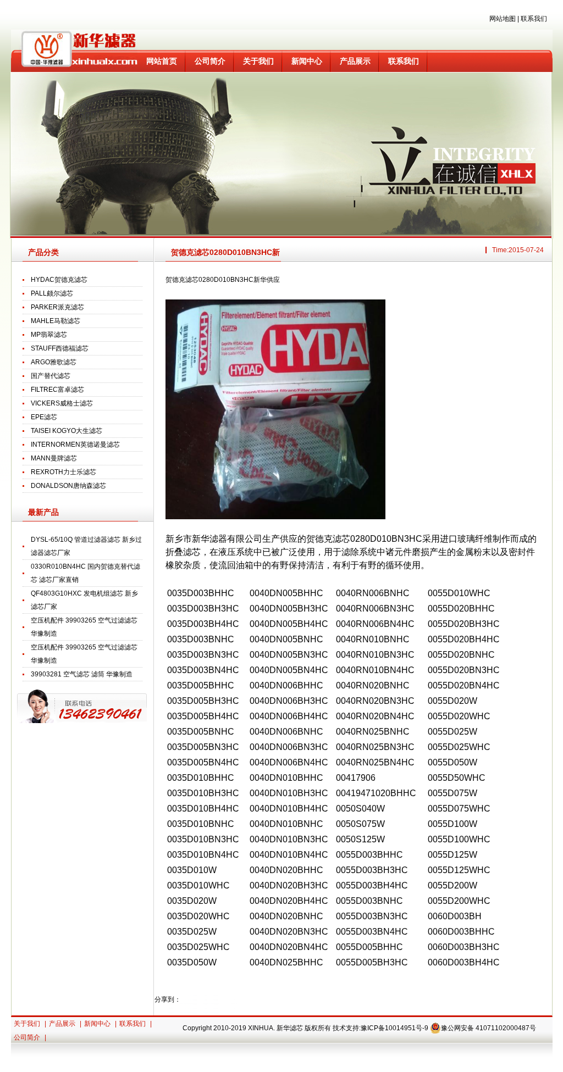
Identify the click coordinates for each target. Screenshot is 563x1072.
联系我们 (534, 19)
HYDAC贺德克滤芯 (59, 280)
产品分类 (43, 252)
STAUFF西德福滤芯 (60, 348)
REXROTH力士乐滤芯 (63, 472)
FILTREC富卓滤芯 (57, 389)
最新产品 (43, 512)
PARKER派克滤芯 (57, 307)
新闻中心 (306, 61)
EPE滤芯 (44, 417)
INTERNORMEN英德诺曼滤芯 (75, 444)
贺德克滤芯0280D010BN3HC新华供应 (225, 255)
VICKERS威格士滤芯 (62, 403)
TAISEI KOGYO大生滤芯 (66, 431)
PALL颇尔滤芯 (52, 293)
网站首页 (161, 61)
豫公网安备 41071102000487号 (488, 1028)
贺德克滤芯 (328, 538)
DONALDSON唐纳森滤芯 (68, 486)
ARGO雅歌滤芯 (53, 362)
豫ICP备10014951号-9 (394, 1028)
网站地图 (502, 19)
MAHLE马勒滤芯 (55, 321)
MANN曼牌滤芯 (54, 458)
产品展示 (355, 61)
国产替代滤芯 (50, 376)
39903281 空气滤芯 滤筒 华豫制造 (82, 674)
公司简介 (210, 61)
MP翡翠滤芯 (49, 334)
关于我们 (258, 61)
